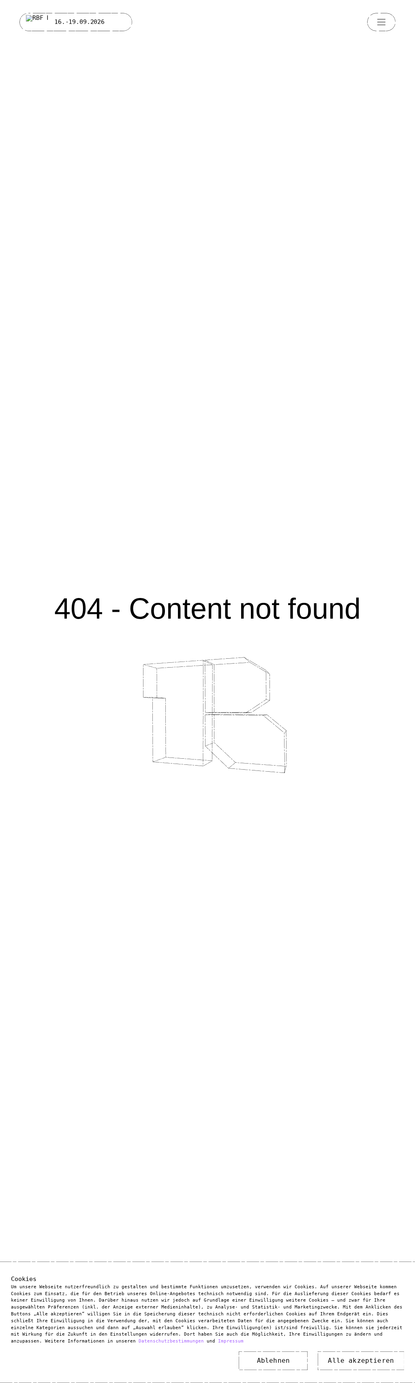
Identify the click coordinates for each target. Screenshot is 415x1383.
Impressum (231, 1341)
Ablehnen (273, 1360)
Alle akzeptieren (361, 1360)
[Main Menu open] (381, 22)
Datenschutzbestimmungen (171, 1341)
